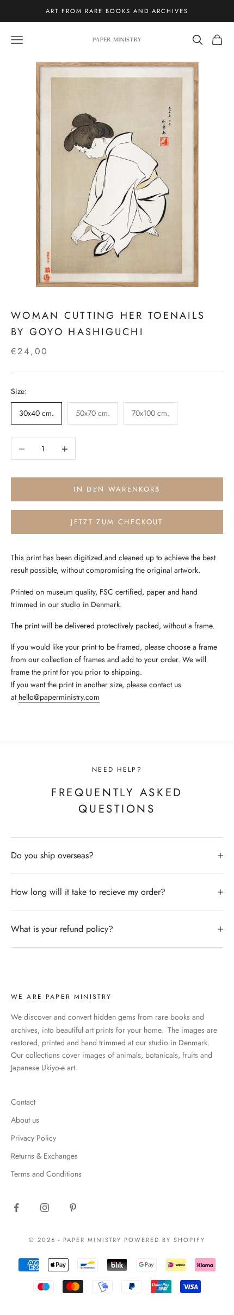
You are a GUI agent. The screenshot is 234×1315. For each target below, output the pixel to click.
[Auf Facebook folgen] (16, 1207)
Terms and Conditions (46, 1173)
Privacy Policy (33, 1137)
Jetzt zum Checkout (117, 522)
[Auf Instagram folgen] (44, 1207)
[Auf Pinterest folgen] (72, 1207)
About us (25, 1119)
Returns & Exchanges (44, 1155)
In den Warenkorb (116, 489)
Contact (23, 1101)
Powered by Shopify (164, 1239)
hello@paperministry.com (59, 697)
